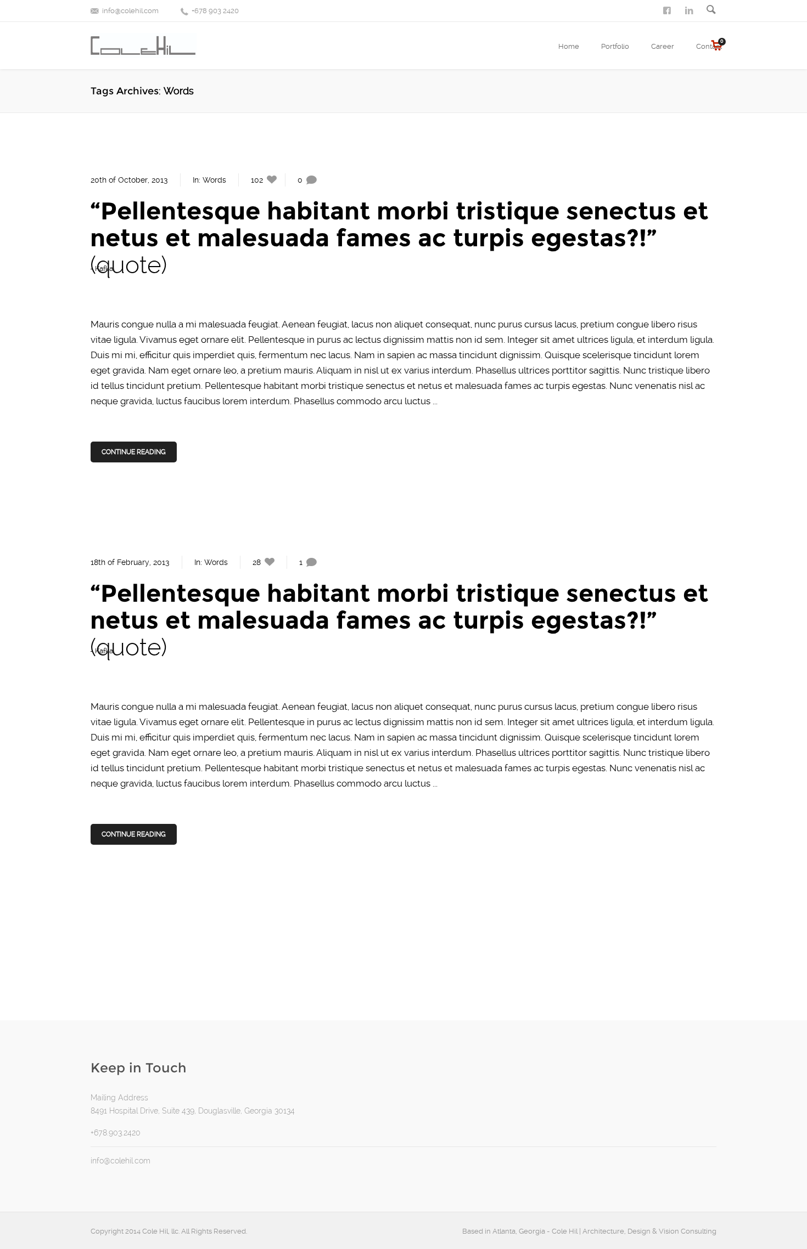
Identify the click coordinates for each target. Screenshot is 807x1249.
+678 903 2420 (215, 11)
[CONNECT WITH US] (690, 10)
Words (214, 180)
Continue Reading (134, 452)
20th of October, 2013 (129, 180)
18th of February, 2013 (130, 562)
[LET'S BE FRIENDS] (668, 10)
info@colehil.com (130, 11)
